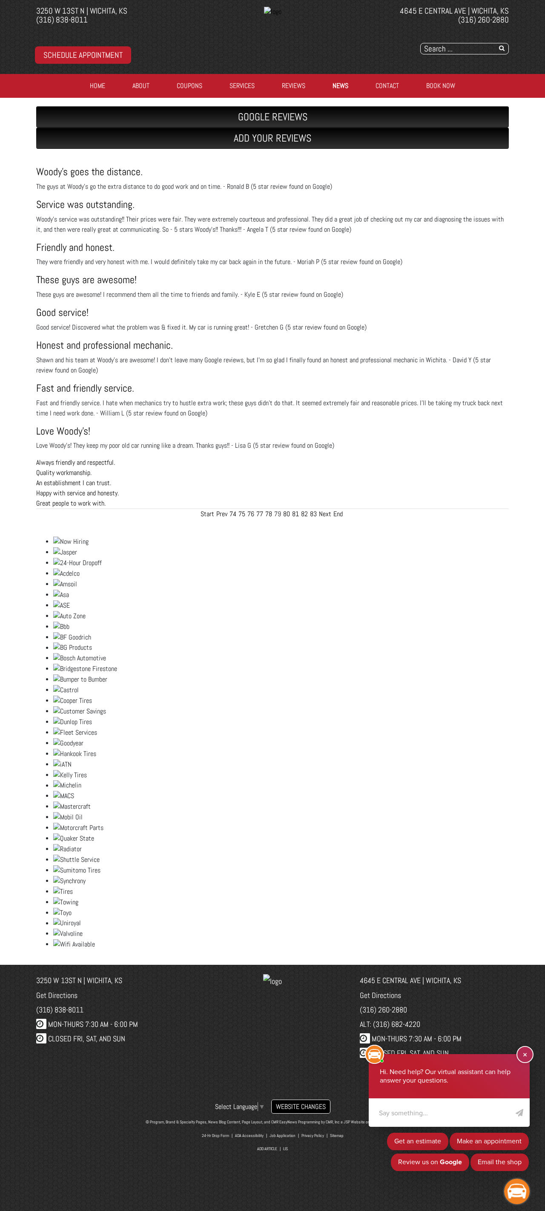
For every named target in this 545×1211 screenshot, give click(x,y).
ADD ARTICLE (267, 1148)
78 (268, 513)
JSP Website (354, 1122)
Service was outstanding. (85, 204)
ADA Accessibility (249, 1135)
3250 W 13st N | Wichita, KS (81, 11)
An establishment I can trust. (73, 482)
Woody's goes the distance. (89, 171)
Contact (387, 85)
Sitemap (337, 1135)
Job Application (282, 1135)
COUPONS (189, 85)
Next (325, 513)
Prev (221, 513)
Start (207, 513)
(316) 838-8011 (62, 19)
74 (232, 513)
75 (241, 513)
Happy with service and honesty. (77, 493)
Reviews (293, 85)
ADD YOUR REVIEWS (272, 138)
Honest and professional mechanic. (104, 345)
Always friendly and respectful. (75, 462)
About (140, 85)
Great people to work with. (71, 503)
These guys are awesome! (86, 279)
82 (304, 513)
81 (295, 513)
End (338, 513)
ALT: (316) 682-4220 (390, 1024)
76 (250, 513)
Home (97, 85)
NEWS (340, 85)
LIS (285, 1148)
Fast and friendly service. (85, 388)
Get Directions (56, 995)
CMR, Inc (333, 1122)
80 (286, 513)
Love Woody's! (63, 431)
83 (313, 513)
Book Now (440, 85)
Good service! (62, 312)
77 (259, 513)
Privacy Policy (312, 1135)
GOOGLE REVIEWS (272, 116)
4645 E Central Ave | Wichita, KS (454, 11)
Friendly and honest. (75, 247)
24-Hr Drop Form (215, 1135)
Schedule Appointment (83, 55)
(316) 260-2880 (483, 19)
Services (242, 85)
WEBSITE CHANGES (301, 1106)
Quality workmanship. (64, 472)
